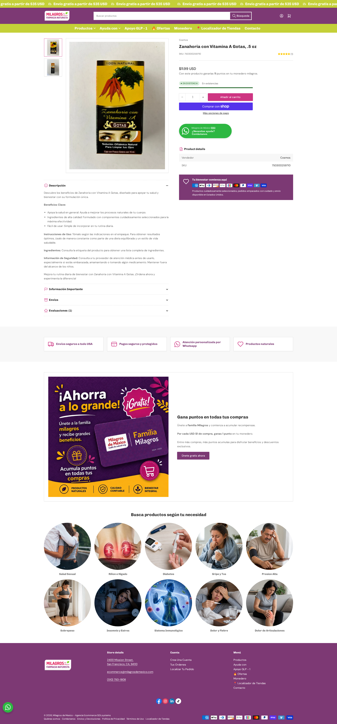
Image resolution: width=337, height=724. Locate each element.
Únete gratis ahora (193, 455)
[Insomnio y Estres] (117, 602)
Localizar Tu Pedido (182, 669)
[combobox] (173, 16)
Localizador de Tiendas (158, 718)
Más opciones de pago (216, 113)
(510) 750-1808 (116, 679)
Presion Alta (269, 574)
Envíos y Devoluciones (88, 718)
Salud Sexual (67, 574)
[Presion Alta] (269, 546)
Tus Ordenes (178, 664)
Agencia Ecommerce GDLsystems (93, 715)
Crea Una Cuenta (180, 660)
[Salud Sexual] (67, 546)
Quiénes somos (52, 718)
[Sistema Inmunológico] (168, 602)
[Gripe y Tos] (219, 546)
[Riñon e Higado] (117, 546)
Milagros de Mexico (63, 715)
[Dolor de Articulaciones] (269, 602)
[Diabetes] (168, 546)
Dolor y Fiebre (219, 630)
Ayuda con (108, 28)
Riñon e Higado (118, 574)
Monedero (183, 28)
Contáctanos (68, 718)
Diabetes (168, 574)
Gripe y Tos (219, 574)
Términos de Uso (135, 718)
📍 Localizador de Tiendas (218, 28)
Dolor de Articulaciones (270, 630)
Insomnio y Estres (118, 630)
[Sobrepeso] (67, 602)
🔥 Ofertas (161, 28)
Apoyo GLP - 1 (136, 28)
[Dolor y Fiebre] (219, 602)
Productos (83, 28)
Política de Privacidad (113, 718)
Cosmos (183, 39)
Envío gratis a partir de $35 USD (77, 4)
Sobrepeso (67, 630)
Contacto (252, 28)
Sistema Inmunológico (168, 630)
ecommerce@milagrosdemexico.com (130, 672)
